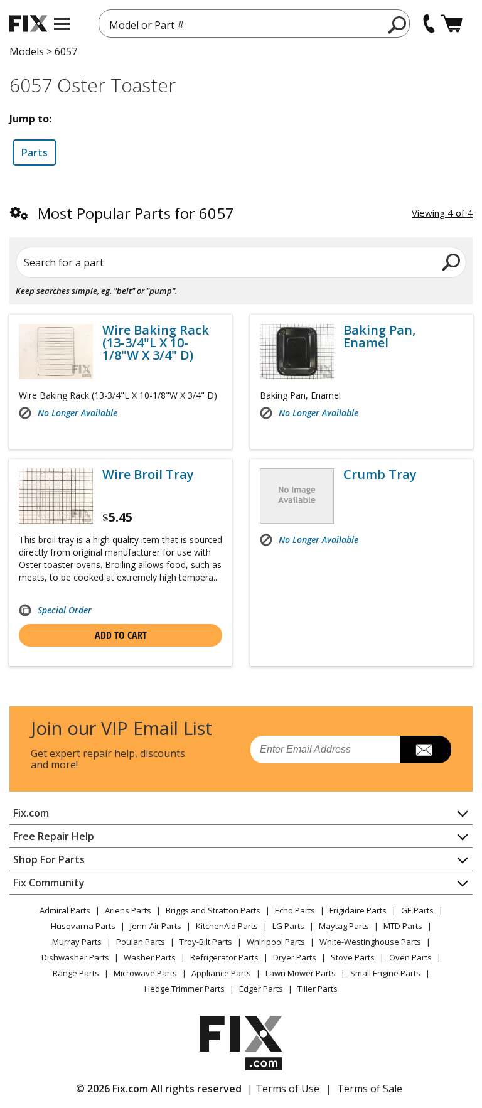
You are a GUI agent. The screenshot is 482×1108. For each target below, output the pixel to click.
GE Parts (417, 910)
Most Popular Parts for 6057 (136, 213)
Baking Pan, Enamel (379, 336)
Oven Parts (410, 957)
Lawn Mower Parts (300, 973)
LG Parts (288, 926)
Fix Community (49, 883)
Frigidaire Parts (358, 910)
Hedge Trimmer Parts (184, 988)
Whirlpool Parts (276, 941)
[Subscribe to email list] (425, 749)
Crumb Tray (380, 474)
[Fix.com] (28, 23)
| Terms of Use (283, 1088)
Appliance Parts (221, 973)
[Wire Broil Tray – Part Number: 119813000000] (56, 496)
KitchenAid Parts (227, 926)
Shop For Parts (49, 859)
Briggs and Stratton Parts (213, 910)
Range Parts (76, 973)
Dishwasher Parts (75, 957)
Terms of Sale (369, 1088)
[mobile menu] (62, 24)
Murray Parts (77, 941)
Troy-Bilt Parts (205, 941)
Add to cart (121, 635)
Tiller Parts (317, 988)
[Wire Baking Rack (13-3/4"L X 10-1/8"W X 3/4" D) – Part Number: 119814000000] (56, 351)
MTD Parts (402, 926)
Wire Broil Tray (148, 474)
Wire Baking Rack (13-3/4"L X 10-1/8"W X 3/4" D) (155, 343)
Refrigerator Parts (224, 957)
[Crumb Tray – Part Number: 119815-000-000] (297, 496)
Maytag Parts (344, 926)
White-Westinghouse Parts (370, 941)
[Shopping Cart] (452, 23)
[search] (397, 24)
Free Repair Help (53, 836)
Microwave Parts (145, 973)
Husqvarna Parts (83, 926)
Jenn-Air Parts (155, 926)
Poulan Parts (140, 941)
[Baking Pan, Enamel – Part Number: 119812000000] (297, 351)
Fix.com (31, 813)
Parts (34, 152)
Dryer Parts (294, 957)
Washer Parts (150, 957)
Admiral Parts (65, 910)
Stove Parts (353, 957)
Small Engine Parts (385, 973)
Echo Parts (295, 910)
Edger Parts (261, 988)
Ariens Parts (128, 910)
